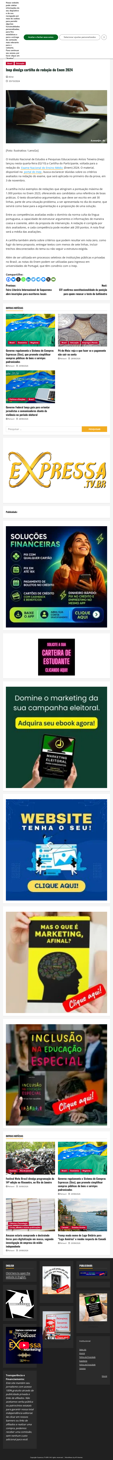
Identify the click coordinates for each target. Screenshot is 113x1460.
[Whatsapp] (23, 279)
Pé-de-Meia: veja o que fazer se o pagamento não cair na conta (82, 352)
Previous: (29, 289)
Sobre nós (82, 1349)
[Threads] (18, 279)
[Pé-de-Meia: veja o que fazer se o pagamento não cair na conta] (82, 330)
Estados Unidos (78, 1227)
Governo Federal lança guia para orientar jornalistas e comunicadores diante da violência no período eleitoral (28, 410)
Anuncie (82, 1353)
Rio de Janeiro (26, 1170)
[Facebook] (8, 279)
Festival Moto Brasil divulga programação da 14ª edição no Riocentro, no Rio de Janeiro (30, 1180)
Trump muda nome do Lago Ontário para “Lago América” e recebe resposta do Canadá (82, 1237)
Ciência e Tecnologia (18, 1223)
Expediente (83, 1361)
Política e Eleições (17, 399)
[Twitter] (33, 279)
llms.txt (104, 1376)
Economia (22, 342)
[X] (48, 279)
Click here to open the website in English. (18, 1275)
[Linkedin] (28, 279)
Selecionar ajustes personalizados (80, 37)
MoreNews (69, 1457)
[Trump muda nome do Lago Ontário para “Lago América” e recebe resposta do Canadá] (82, 1214)
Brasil (9, 63)
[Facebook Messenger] (43, 279)
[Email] (53, 279)
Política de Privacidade (87, 1357)
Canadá (65, 1227)
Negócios (34, 342)
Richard (11, 366)
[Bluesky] (13, 279)
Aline (11, 76)
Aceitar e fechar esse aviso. (41, 37)
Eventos (13, 1170)
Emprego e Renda (90, 342)
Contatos (82, 1368)
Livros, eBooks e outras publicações (25, 1227)
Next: (83, 289)
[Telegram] (38, 279)
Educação (20, 63)
